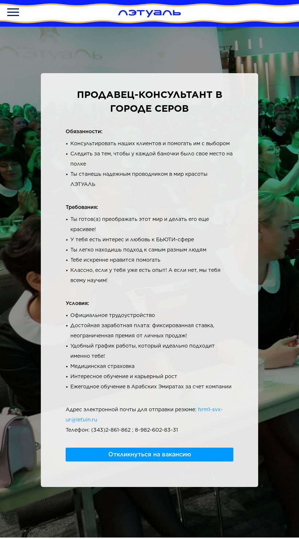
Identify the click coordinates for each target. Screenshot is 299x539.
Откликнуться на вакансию (149, 454)
